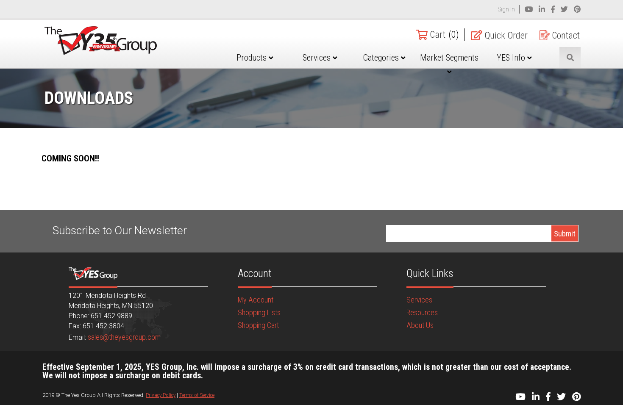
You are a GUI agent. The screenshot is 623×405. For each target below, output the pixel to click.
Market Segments (449, 58)
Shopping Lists (259, 312)
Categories (382, 58)
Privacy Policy (160, 395)
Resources (422, 312)
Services (318, 58)
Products (252, 58)
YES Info (512, 58)
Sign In (506, 9)
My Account (255, 299)
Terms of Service (196, 395)
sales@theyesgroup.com (124, 337)
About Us (420, 325)
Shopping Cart (258, 325)
